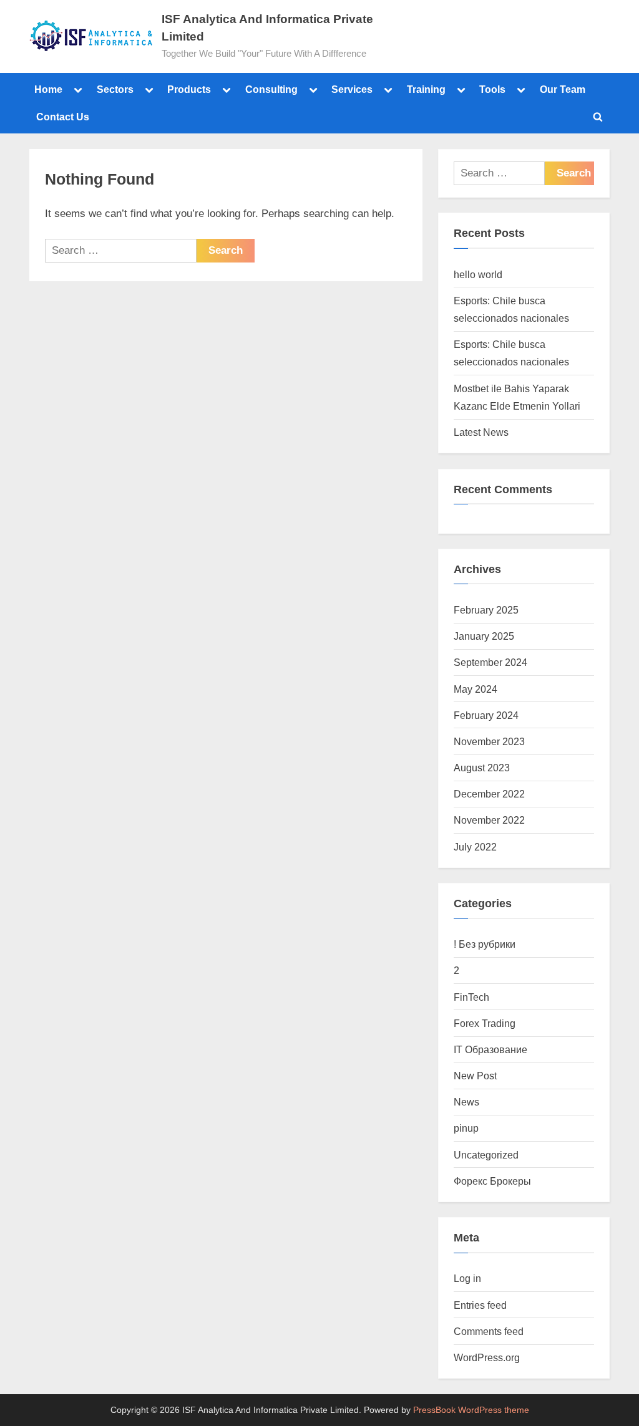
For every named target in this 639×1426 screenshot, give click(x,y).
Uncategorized (486, 1154)
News (466, 1101)
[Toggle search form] (598, 117)
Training (426, 89)
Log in (467, 1278)
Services (352, 89)
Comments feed (489, 1331)
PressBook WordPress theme (471, 1410)
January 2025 (484, 636)
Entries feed (480, 1305)
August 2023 (482, 767)
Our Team (562, 89)
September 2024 (490, 662)
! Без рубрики (484, 944)
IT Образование (490, 1049)
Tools (492, 89)
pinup (466, 1128)
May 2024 (475, 689)
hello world (478, 274)
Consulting (271, 89)
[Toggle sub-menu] (78, 89)
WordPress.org (487, 1357)
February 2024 (486, 715)
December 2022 (489, 793)
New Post (475, 1075)
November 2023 (489, 741)
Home (48, 89)
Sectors (115, 89)
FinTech (471, 997)
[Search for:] (121, 251)
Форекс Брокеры (492, 1181)
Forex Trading (484, 1023)
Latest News (481, 432)
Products (189, 89)
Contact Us (62, 116)
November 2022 (489, 820)
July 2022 (475, 846)
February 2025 (486, 609)
